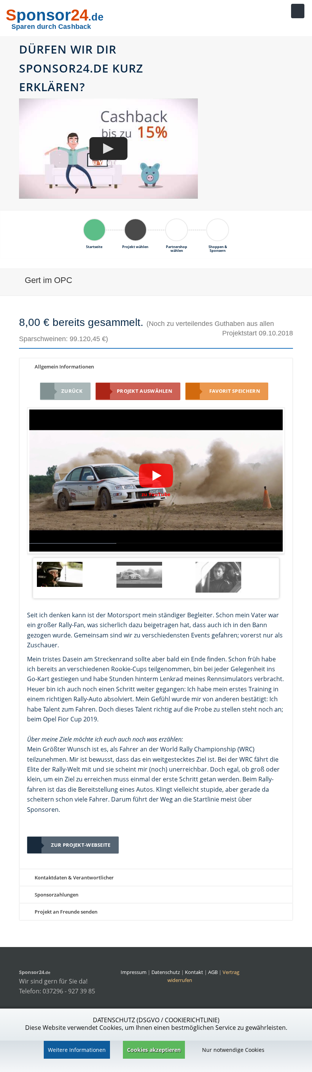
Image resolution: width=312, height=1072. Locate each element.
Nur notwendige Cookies (233, 1049)
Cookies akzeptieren (154, 1049)
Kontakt (194, 972)
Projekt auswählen (144, 390)
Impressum (133, 972)
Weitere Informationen (77, 1049)
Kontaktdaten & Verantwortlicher (73, 877)
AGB (213, 972)
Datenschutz (165, 972)
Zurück (72, 390)
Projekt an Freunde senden (65, 911)
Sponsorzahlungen (55, 894)
